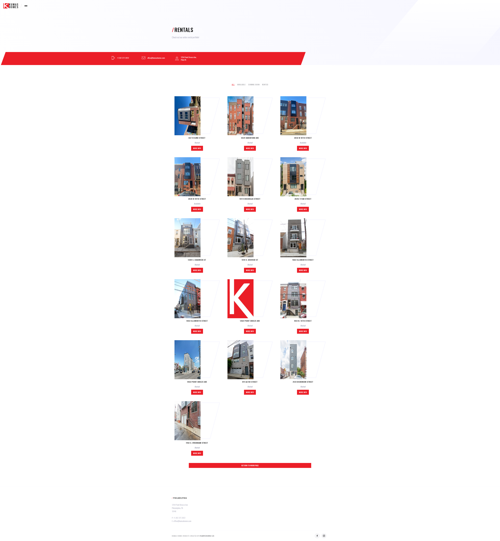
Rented (265, 84)
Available (241, 84)
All (233, 84)
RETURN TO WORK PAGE (250, 465)
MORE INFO (197, 148)
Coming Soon (254, 84)
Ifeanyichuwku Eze (207, 536)
